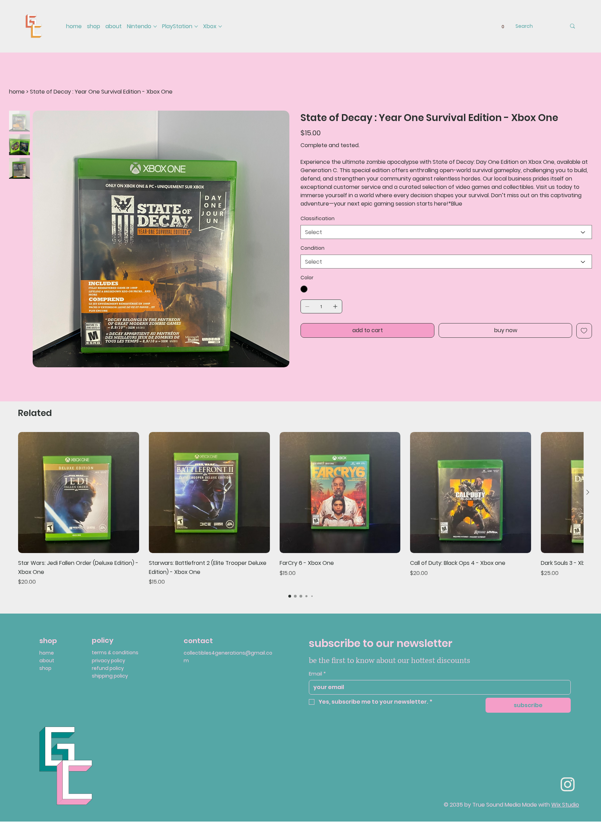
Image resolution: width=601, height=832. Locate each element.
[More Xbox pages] (220, 26)
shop (45, 668)
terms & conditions (115, 652)
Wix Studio (565, 805)
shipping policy (110, 675)
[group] (300, 509)
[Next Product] (588, 492)
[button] (502, 26)
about (46, 660)
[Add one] (335, 306)
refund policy (108, 668)
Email (317, 674)
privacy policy (108, 660)
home (46, 652)
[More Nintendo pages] (155, 26)
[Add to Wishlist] (584, 330)
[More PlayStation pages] (196, 26)
